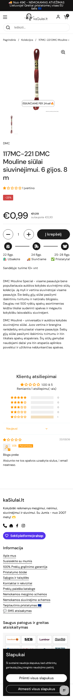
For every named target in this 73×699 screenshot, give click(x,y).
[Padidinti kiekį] (29, 234)
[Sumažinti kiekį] (8, 234)
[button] (66, 17)
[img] (12, 440)
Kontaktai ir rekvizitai (17, 583)
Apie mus (9, 556)
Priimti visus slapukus (36, 678)
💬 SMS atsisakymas (17, 611)
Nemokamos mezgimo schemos (25, 594)
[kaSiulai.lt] (36, 17)
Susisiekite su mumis (17, 561)
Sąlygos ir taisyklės (16, 578)
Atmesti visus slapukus (36, 689)
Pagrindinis (9, 40)
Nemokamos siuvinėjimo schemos (26, 600)
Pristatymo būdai (15, 572)
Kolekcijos (27, 40)
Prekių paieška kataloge (19, 589)
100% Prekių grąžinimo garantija (25, 567)
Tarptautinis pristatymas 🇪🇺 (22, 605)
